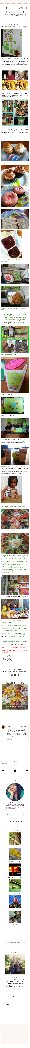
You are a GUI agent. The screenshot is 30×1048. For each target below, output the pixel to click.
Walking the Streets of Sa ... (15, 909)
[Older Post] (27, 770)
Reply (9, 738)
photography (9, 985)
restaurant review (14, 671)
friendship (9, 671)
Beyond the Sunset (15, 861)
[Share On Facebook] (15, 675)
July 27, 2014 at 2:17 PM (24, 726)
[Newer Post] (3, 770)
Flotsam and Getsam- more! (15, 706)
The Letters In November (15, 9)
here (20, 641)
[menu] (2, 1)
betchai (9, 726)
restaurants (21, 671)
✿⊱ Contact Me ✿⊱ (10, 1041)
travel (25, 671)
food (5, 671)
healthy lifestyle (19, 985)
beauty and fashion (19, 986)
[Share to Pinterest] (18, 675)
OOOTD (7, 988)
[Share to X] (11, 675)
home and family (19, 983)
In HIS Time (15, 924)
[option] (15, 700)
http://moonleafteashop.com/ (15, 644)
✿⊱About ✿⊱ (22, 1041)
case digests (9, 986)
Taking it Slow (15, 846)
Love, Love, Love (15, 893)
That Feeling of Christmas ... (15, 877)
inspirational (10, 980)
